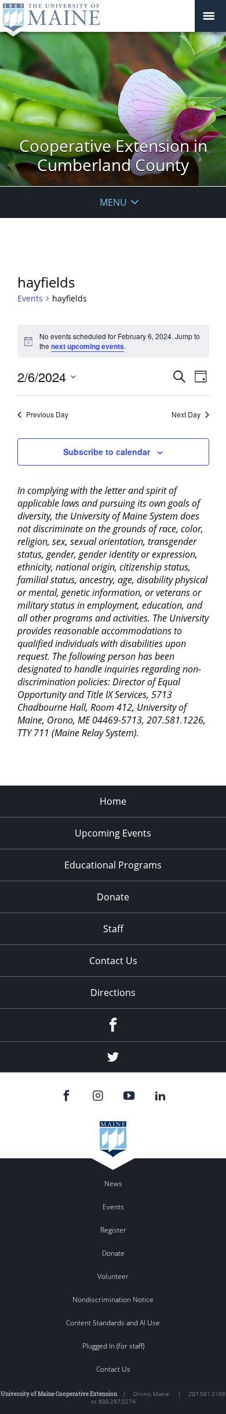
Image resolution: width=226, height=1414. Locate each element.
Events (30, 298)
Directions (113, 992)
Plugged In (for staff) (113, 1346)
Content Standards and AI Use (113, 1323)
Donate (113, 896)
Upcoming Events (113, 833)
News (113, 1183)
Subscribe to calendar (106, 451)
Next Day (186, 414)
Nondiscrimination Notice (113, 1299)
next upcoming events (87, 346)
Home (113, 801)
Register (113, 1230)
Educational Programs (113, 865)
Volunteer (113, 1276)
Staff (113, 928)
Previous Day (47, 414)
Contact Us (113, 960)
